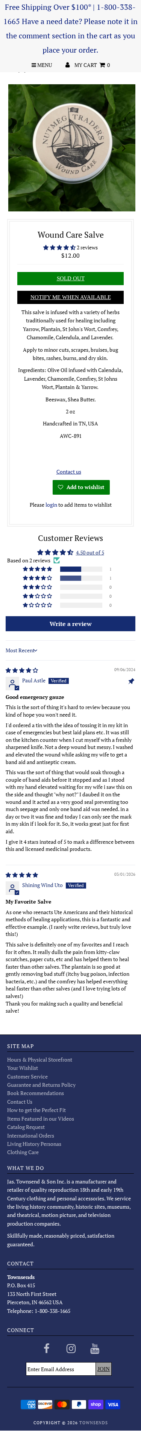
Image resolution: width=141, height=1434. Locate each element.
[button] (60, 247)
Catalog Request (26, 1126)
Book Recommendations (35, 1093)
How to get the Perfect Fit (36, 1109)
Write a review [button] (71, 624)
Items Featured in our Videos (40, 1118)
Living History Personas (34, 1143)
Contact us (68, 471)
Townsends (93, 1422)
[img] (22, 670)
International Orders (30, 1135)
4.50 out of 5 (90, 552)
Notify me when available (70, 297)
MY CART (92, 64)
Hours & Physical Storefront (39, 1059)
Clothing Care (23, 1152)
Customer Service (27, 1076)
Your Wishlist (22, 1067)
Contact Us (19, 1101)
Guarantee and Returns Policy (41, 1084)
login (51, 504)
